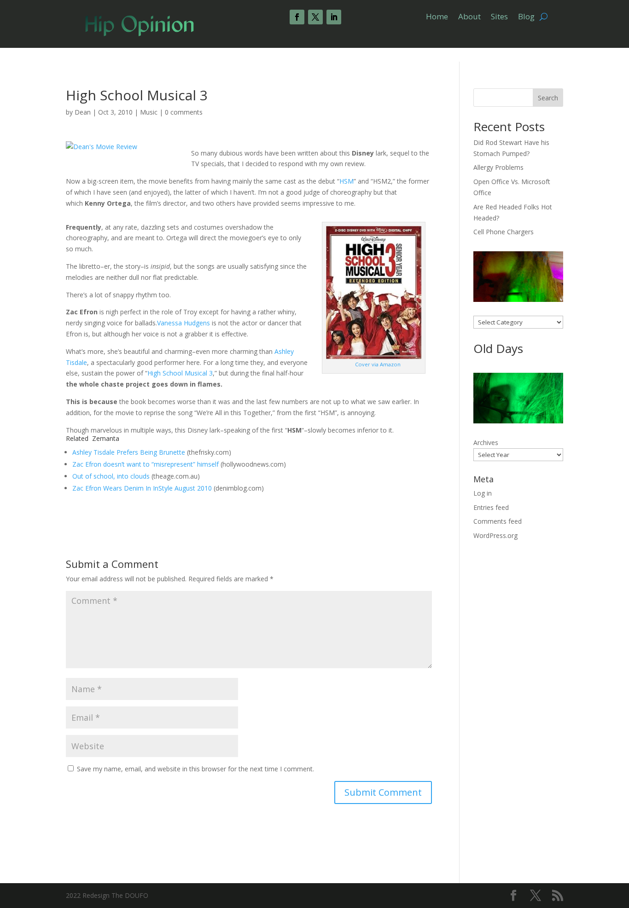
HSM (346, 181)
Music (148, 112)
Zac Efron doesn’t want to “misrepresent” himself (145, 464)
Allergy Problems (498, 167)
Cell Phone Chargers (503, 231)
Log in (482, 493)
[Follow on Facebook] (297, 17)
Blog (526, 17)
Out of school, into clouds (111, 476)
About (469, 17)
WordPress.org (495, 535)
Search (548, 97)
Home (437, 17)
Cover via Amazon (378, 364)
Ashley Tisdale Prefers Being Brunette (128, 452)
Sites (499, 17)
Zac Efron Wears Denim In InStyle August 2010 (142, 488)
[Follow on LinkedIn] (333, 17)
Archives (485, 442)
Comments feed (497, 521)
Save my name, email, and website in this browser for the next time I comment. (195, 768)
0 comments (184, 112)
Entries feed (491, 507)
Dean (83, 112)
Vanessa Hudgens (183, 322)
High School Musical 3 (180, 373)
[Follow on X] (315, 17)
